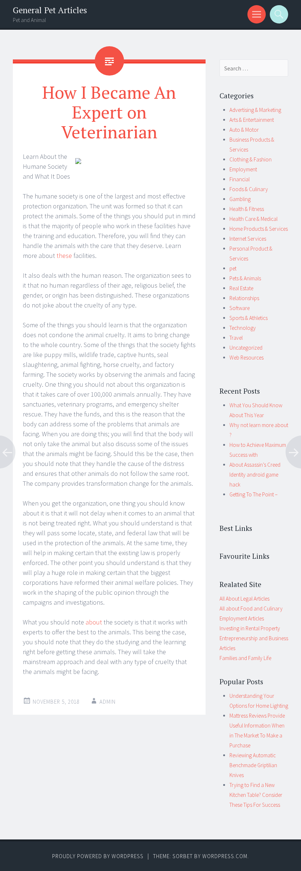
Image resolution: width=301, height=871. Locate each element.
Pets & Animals (245, 278)
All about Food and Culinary (251, 608)
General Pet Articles (50, 10)
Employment (243, 169)
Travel (236, 337)
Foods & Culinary (248, 189)
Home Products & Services (258, 228)
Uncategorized (245, 347)
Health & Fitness (246, 208)
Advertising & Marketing (255, 109)
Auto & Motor (244, 129)
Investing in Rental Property (250, 628)
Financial (239, 179)
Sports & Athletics (248, 317)
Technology (242, 327)
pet (232, 268)
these (65, 255)
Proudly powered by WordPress (98, 856)
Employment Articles (242, 618)
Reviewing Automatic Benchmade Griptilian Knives (253, 765)
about (95, 622)
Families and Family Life (245, 658)
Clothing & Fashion (250, 159)
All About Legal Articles (244, 598)
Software (239, 308)
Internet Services (247, 238)
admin (107, 701)
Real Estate (241, 288)
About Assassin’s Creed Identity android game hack (254, 474)
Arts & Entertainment (251, 119)
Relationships (244, 298)
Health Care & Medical (253, 218)
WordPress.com (224, 856)
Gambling (240, 199)
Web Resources (246, 357)
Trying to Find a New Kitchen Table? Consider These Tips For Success (255, 794)
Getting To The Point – (253, 494)
